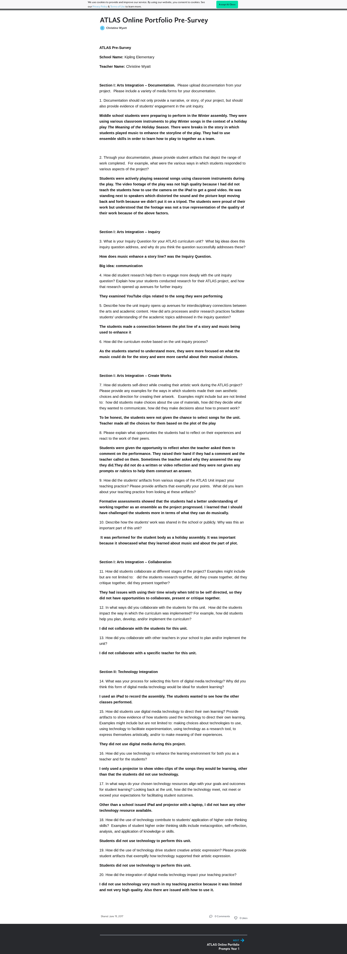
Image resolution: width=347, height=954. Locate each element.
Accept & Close (227, 4)
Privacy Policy (100, 6)
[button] (210, 916)
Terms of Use (117, 6)
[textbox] (173, 468)
